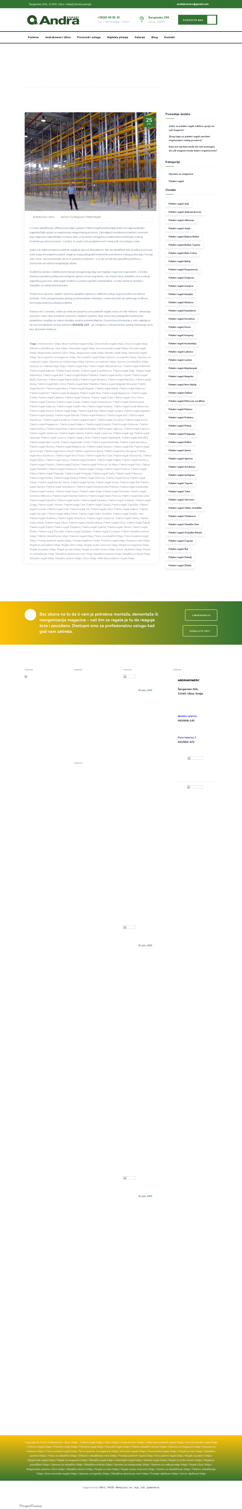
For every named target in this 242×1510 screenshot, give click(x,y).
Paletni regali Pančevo (135, 460)
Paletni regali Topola (98, 504)
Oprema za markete (93, 704)
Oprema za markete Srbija (100, 361)
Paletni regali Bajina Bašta (64, 379)
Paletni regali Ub (79, 509)
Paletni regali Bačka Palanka (81, 375)
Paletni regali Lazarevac (44, 433)
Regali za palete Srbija (43, 549)
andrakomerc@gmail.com (193, 4)
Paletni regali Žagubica (67, 527)
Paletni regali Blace (57, 388)
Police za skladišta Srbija (108, 536)
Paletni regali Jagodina (137, 410)
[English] (24, 1505)
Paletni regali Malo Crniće (75, 442)
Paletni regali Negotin (99, 446)
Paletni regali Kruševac (125, 424)
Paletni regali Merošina (133, 442)
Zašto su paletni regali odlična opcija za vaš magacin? (191, 128)
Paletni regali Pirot (130, 464)
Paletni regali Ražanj (66, 477)
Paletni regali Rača (103, 473)
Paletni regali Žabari (41, 527)
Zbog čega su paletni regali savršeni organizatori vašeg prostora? (189, 138)
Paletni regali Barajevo (94, 379)
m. (131, 1487)
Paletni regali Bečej (179, 261)
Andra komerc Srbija (49, 343)
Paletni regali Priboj (180, 425)
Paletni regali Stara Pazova (105, 495)
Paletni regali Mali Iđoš (135, 437)
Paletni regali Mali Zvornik (45, 442)
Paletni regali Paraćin (42, 464)
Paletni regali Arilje (124, 370)
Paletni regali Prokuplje (78, 473)
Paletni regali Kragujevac (44, 424)
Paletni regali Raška (41, 477)
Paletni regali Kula (56, 428)
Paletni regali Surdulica (94, 500)
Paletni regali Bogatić (81, 388)
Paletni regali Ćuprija (68, 401)
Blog (154, 37)
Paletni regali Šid (129, 482)
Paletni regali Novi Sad (99, 455)
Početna (33, 37)
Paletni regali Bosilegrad (65, 393)
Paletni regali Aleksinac (136, 366)
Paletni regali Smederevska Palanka (98, 486)
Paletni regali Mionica (42, 446)
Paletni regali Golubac (100, 406)
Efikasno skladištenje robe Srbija (48, 348)
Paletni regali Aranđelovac (96, 370)
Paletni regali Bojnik (106, 388)
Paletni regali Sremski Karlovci (70, 495)
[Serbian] (36, 1505)
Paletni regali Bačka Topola (115, 375)
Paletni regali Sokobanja (134, 486)
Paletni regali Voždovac (100, 518)
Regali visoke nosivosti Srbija (101, 545)
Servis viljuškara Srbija (129, 549)
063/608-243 (80, 324)
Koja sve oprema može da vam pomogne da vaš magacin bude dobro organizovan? (193, 148)
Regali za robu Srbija (69, 549)
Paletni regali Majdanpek (106, 437)
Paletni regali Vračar (127, 518)
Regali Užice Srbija (72, 545)
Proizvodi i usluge (89, 37)
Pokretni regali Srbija (81, 536)
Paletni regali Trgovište (124, 504)
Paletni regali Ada (77, 366)
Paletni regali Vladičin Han (128, 513)
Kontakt (169, 37)
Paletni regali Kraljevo (72, 424)
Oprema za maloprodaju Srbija (66, 361)
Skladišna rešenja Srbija (136, 553)
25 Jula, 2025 (145, 690)
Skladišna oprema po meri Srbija (73, 553)
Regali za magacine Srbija (134, 545)
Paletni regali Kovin (136, 419)
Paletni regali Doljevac (43, 406)
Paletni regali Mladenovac (71, 446)
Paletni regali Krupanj (98, 424)
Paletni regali (93, 216)
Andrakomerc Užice (58, 37)
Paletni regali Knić (117, 415)
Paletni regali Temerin (50, 504)
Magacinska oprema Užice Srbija (56, 352)
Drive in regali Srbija (136, 343)
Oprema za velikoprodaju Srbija (48, 366)
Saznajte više (35, 771)
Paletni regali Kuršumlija (82, 428)
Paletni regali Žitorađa (51, 531)
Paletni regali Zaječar (94, 527)
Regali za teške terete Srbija (98, 549)
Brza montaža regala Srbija (78, 343)
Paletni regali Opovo (57, 460)
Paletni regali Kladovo (93, 415)
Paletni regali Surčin (68, 500)
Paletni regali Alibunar (42, 370)
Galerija (140, 37)
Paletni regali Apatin (68, 370)
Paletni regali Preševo (117, 469)
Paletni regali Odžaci (180, 392)
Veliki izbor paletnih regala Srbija (115, 558)
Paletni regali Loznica (53, 437)
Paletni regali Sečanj (83, 482)
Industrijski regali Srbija (81, 348)
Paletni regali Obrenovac (127, 455)
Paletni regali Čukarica (42, 401)
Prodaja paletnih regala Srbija (54, 540)
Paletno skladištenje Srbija (52, 536)
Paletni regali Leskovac (98, 433)
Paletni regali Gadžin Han (71, 406)
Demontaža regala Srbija (109, 343)
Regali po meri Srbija (138, 540)
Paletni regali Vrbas (56, 522)
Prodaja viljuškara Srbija (86, 540)
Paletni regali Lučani (79, 437)
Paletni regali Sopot (67, 491)
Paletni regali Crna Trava (128, 397)
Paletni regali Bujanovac (116, 393)
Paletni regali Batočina (121, 379)
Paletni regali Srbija (91, 491)
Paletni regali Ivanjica (110, 410)
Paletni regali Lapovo (136, 428)
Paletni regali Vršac (114, 522)
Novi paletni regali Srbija (91, 357)
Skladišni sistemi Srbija (68, 558)
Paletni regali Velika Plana (62, 513)
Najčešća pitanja (117, 37)
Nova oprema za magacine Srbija (56, 357)
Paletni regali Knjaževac (182, 310)
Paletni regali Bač (53, 375)
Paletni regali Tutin (58, 509)
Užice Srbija (89, 558)
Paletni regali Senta (107, 482)
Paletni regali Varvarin (181, 499)
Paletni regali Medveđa (105, 442)
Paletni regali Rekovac (92, 477)
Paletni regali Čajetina (51, 397)
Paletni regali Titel (74, 504)
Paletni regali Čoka (102, 397)
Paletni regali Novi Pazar (69, 455)
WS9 (110, 1487)
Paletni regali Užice (102, 509)
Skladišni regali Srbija (42, 558)
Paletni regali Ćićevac (77, 397)
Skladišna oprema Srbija (107, 553)
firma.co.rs (122, 1487)
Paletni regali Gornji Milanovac (131, 406)
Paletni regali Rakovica (129, 473)
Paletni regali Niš (123, 446)
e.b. (143, 1487)
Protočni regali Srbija (113, 540)
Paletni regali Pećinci (67, 464)
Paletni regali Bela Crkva (51, 384)
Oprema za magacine (73, 216)
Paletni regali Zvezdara (106, 531)
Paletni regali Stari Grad (135, 495)
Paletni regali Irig (87, 410)
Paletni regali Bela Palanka (82, 384)
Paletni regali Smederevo (60, 486)
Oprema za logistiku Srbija (121, 357)
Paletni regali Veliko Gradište (95, 513)
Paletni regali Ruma (117, 477)
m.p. (136, 1487)
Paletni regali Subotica (43, 500)
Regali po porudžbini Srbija (45, 545)
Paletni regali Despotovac (96, 401)
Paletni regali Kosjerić (83, 419)
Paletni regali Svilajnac (121, 500)
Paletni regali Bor (40, 393)
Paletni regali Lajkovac (110, 428)
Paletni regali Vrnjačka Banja (85, 522)
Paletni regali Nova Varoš (59, 451)
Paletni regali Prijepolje (50, 473)
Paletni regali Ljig (123, 433)
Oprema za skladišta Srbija (132, 361)
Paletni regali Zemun (119, 527)
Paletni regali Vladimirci (43, 518)
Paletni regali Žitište (180, 565)
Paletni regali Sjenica (181, 458)
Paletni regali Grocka (42, 410)
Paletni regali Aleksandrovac (105, 366)
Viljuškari (86, 718)
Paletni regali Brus (90, 393)
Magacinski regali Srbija (90, 352)
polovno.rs (153, 1487)
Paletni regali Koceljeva (56, 419)
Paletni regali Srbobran (116, 491)
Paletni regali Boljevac (132, 388)
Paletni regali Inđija (66, 410)
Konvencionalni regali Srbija (112, 348)
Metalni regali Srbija (116, 352)
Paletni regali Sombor (42, 491)
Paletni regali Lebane (71, 433)
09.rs (102, 1487)
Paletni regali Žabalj (138, 522)
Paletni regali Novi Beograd (120, 451)
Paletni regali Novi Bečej (89, 451)
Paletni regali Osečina (83, 460)
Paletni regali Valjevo (126, 509)
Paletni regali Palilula (109, 460)
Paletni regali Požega (90, 469)
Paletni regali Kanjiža (42, 415)
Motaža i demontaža (93, 711)
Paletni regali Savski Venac (54, 482)
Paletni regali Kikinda (67, 415)
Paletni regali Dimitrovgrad (128, 401)
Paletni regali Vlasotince (72, 518)
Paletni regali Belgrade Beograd (118, 384)
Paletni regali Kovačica (110, 419)
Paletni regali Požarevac (63, 469)
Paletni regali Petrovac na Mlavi (99, 464)
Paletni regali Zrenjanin (78, 531)
